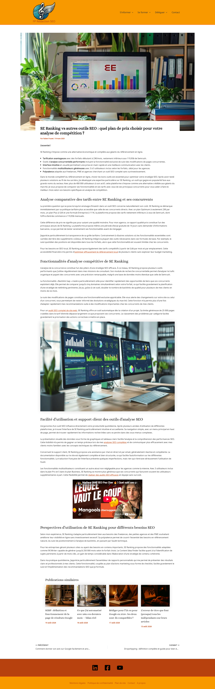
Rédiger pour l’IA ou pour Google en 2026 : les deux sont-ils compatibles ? (123, 614)
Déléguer (160, 12)
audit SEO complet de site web (62, 310)
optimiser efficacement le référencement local (96, 251)
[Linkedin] (95, 668)
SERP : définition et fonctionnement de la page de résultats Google (59, 614)
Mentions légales (78, 682)
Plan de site (120, 682)
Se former (143, 12)
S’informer (125, 12)
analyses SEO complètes (115, 442)
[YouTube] (120, 668)
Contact (176, 12)
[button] (132, 12)
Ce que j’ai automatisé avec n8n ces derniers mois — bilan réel (89, 614)
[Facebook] (107, 668)
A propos (141, 682)
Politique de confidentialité (100, 682)
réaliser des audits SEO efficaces (103, 474)
